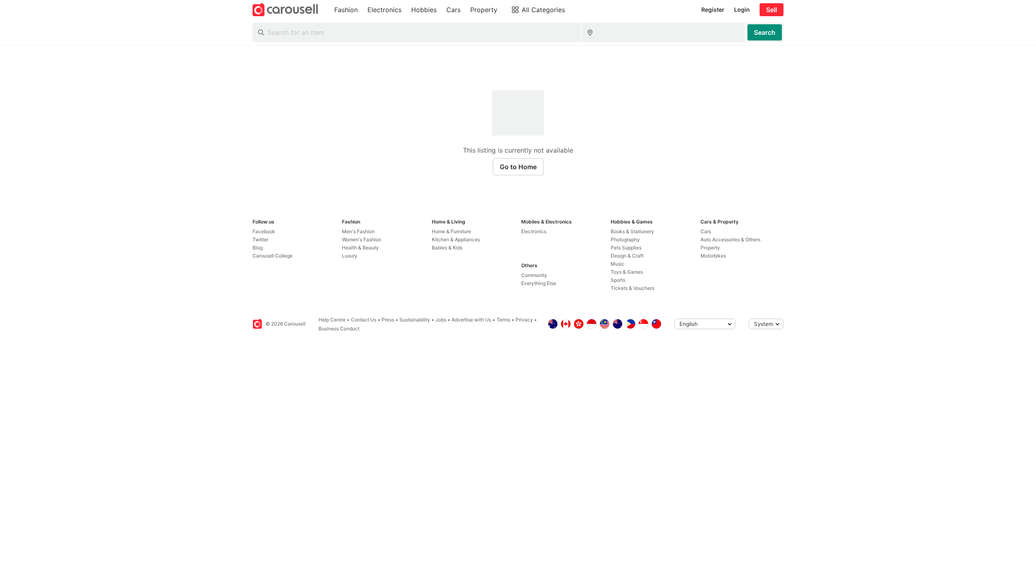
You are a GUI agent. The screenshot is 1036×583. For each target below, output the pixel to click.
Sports (618, 280)
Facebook (264, 231)
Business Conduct (338, 329)
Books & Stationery (632, 231)
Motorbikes (713, 256)
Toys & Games (627, 272)
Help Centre (332, 320)
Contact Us (363, 320)
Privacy (524, 320)
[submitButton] (764, 32)
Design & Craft (627, 256)
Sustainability (414, 320)
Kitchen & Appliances (456, 239)
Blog (258, 248)
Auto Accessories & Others (730, 239)
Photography (625, 239)
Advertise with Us (471, 320)
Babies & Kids (447, 248)
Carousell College (273, 256)
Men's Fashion (358, 231)
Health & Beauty (360, 248)
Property (710, 248)
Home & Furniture (451, 231)
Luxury (349, 256)
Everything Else (538, 283)
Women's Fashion (361, 239)
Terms (503, 320)
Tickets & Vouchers (632, 288)
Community (534, 275)
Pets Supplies (626, 248)
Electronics (533, 231)
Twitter (260, 239)
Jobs (440, 320)
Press (388, 320)
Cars (706, 231)
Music (617, 264)
